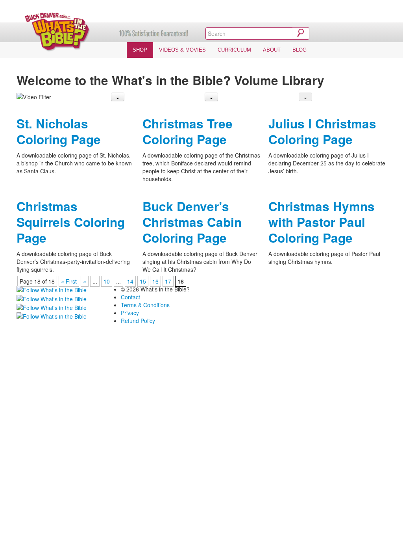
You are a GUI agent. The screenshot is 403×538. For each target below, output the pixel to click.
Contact (130, 297)
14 (130, 281)
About (272, 50)
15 (143, 281)
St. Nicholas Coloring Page (59, 131)
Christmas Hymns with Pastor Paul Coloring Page (321, 222)
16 (155, 281)
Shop (140, 50)
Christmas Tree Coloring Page (187, 131)
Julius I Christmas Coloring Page (322, 131)
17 (168, 281)
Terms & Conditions (145, 305)
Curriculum (234, 50)
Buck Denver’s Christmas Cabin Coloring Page (192, 222)
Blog (299, 50)
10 (107, 281)
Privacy (130, 313)
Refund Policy (138, 321)
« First (69, 281)
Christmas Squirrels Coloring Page (71, 222)
